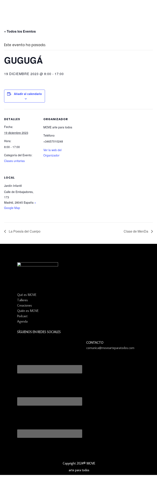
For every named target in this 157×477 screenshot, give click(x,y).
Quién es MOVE (28, 311)
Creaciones (24, 305)
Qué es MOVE (26, 295)
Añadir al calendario (28, 94)
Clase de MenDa (136, 231)
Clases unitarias (14, 161)
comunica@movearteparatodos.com (110, 348)
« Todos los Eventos (20, 31)
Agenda (22, 321)
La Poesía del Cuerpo (24, 231)
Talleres (22, 300)
